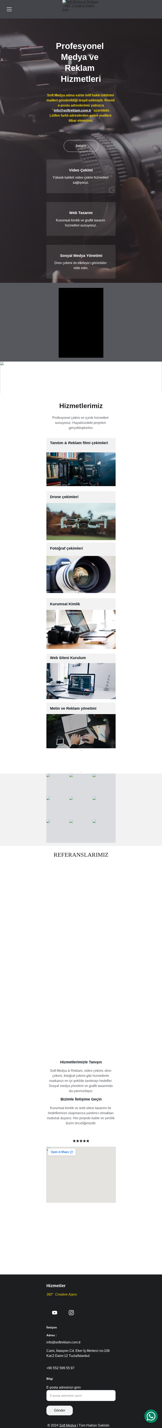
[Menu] (9, 9)
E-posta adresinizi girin (63, 1387)
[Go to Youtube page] (54, 1312)
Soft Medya (67, 1425)
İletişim (81, 146)
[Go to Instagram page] (71, 1312)
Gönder (59, 1410)
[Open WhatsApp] (151, 1416)
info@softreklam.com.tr (72, 110)
